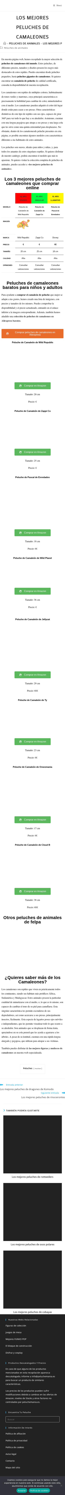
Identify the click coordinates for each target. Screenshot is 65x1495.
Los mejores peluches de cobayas (32, 1312)
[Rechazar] (61, 1485)
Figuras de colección (16, 1325)
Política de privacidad (16, 1440)
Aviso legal (11, 1454)
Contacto (10, 1460)
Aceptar (22, 1490)
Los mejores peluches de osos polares (32, 1244)
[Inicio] (4, 43)
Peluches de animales (16, 47)
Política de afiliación (16, 1433)
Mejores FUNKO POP (16, 1339)
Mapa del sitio (13, 1467)
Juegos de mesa (13, 1332)
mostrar (38, 1068)
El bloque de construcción (19, 1345)
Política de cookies (15, 1447)
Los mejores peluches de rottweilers (32, 1176)
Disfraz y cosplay (14, 1352)
